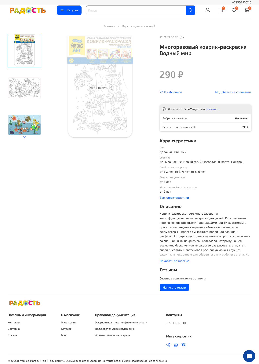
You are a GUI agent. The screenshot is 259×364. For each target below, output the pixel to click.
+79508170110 (241, 2)
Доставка (14, 328)
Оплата (12, 335)
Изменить (213, 109)
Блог (64, 335)
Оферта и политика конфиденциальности (121, 322)
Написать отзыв (174, 287)
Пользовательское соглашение (115, 328)
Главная (109, 26)
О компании (68, 322)
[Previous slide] (53, 87)
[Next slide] (24, 136)
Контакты (14, 322)
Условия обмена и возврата (112, 335)
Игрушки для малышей (138, 26)
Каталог (72, 10)
